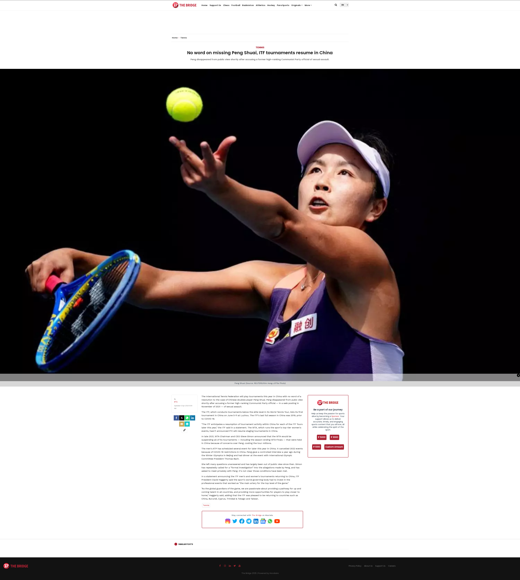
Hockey (271, 5)
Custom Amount (334, 446)
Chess (226, 5)
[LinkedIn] (192, 418)
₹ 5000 (321, 437)
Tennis (260, 47)
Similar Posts (185, 544)
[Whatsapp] (187, 418)
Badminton (248, 5)
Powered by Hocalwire (268, 573)
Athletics (260, 5)
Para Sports (283, 5)
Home (204, 5)
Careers (392, 566)
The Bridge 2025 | (249, 573)
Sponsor (335, 416)
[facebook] (176, 418)
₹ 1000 (316, 446)
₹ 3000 (334, 437)
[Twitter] (181, 418)
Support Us (215, 5)
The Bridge (257, 515)
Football (235, 5)
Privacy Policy (355, 566)
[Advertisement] (260, 26)
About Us (368, 566)
